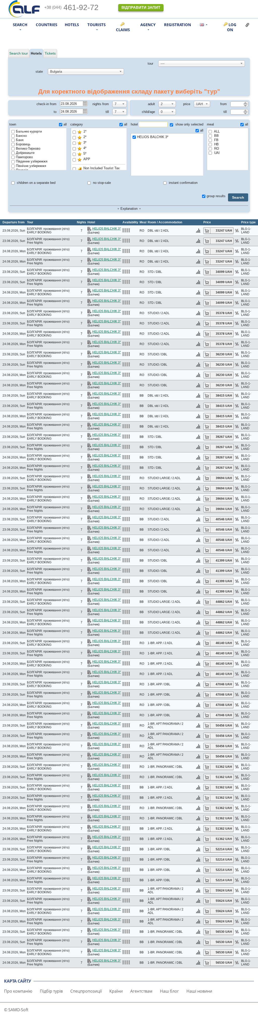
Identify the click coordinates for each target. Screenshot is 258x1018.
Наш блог (169, 991)
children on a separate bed (35, 183)
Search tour (18, 53)
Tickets (50, 53)
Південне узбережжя (31, 161)
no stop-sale (101, 183)
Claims (123, 29)
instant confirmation (183, 183)
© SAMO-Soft (16, 1009)
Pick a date (84, 103)
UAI (216, 153)
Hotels (72, 24)
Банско (21, 136)
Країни (116, 991)
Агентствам (141, 991)
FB (215, 140)
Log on (232, 27)
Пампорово (24, 157)
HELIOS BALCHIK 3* (152, 137)
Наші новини (199, 991)
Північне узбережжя (31, 166)
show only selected (188, 124)
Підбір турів (51, 991)
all (65, 124)
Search (238, 197)
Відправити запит (140, 7)
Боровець (23, 144)
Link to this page (247, 25)
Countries (46, 24)
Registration (177, 24)
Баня (19, 140)
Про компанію (18, 991)
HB (216, 144)
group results (216, 196)
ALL (216, 131)
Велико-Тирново (28, 148)
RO (216, 148)
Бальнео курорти (29, 131)
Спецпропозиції (86, 991)
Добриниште (25, 153)
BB (216, 136)
